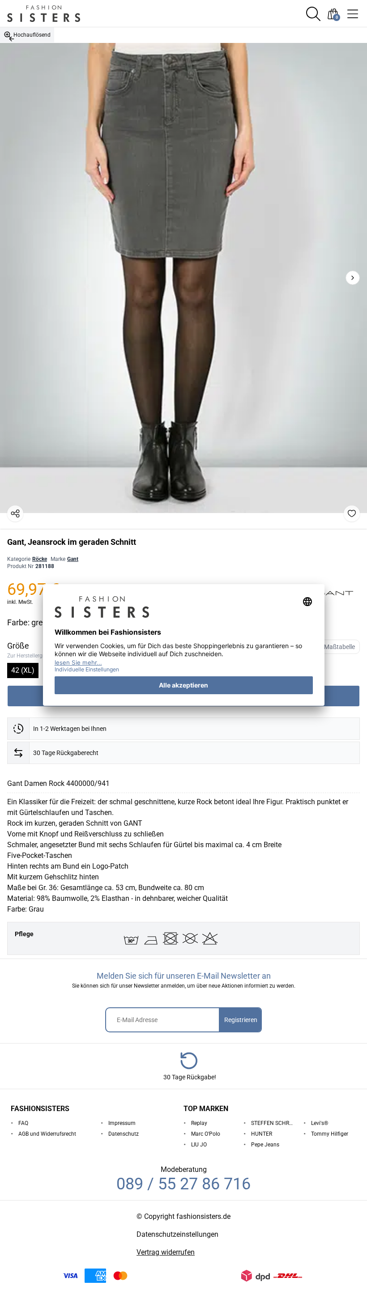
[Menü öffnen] (353, 14)
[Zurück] (12, 39)
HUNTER (261, 1134)
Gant (72, 559)
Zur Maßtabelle (334, 646)
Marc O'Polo (205, 1134)
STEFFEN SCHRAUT (273, 1123)
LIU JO (199, 1144)
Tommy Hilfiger (329, 1134)
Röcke (39, 559)
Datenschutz (123, 1134)
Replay (199, 1123)
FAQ (23, 1123)
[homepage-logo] (54, 14)
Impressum (122, 1123)
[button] (313, 14)
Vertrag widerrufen (166, 1252)
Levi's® (319, 1123)
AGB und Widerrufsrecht (47, 1134)
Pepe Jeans (265, 1144)
